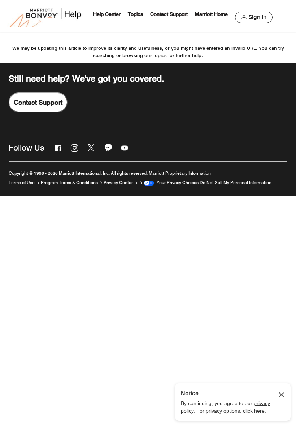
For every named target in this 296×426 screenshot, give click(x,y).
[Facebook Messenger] (107, 148)
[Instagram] (74, 148)
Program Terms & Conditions (70, 182)
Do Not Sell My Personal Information (235, 182)
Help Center (107, 14)
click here (254, 411)
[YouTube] (124, 148)
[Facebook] (57, 148)
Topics (135, 14)
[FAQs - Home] (46, 16)
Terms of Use (22, 182)
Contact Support (169, 14)
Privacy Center (119, 182)
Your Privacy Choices (176, 182)
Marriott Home (211, 14)
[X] (90, 147)
